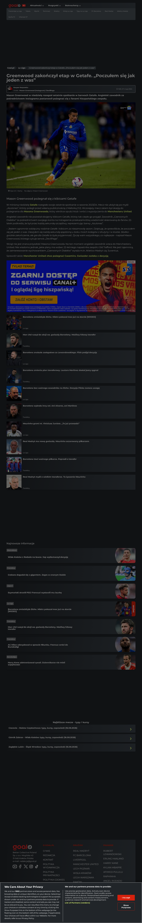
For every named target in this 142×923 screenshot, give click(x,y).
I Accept (126, 897)
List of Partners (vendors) (77, 903)
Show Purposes (126, 906)
